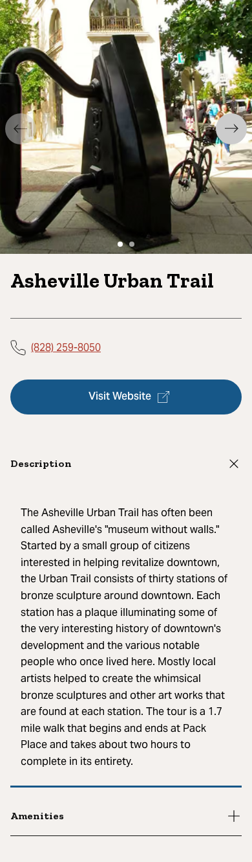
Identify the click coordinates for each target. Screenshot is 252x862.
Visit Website (120, 397)
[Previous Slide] (20, 128)
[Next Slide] (231, 128)
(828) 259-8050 (66, 347)
